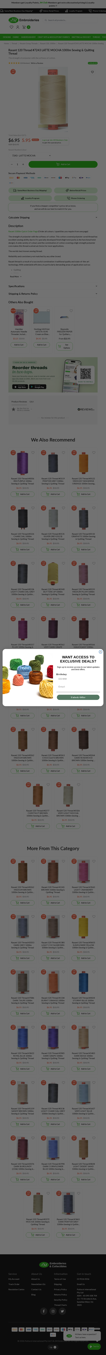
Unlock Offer (78, 697)
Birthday (61, 674)
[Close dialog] (100, 651)
